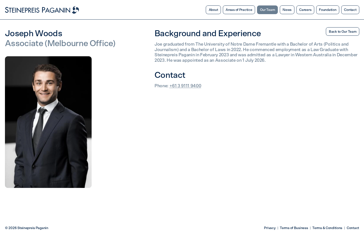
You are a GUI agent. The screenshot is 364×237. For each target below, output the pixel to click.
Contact (353, 228)
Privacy (269, 228)
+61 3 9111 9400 (185, 86)
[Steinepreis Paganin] (42, 10)
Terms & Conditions (327, 228)
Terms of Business (294, 228)
